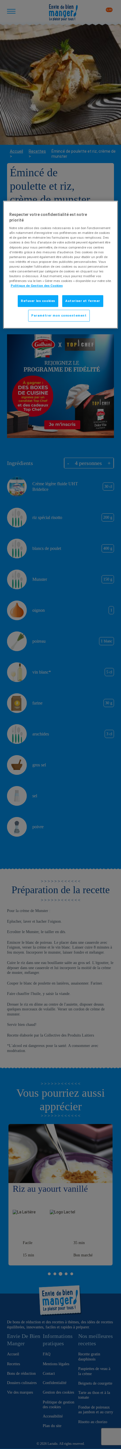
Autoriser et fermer (82, 301)
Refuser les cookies (38, 301)
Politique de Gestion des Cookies (37, 286)
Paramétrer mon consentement (58, 315)
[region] (60, 265)
